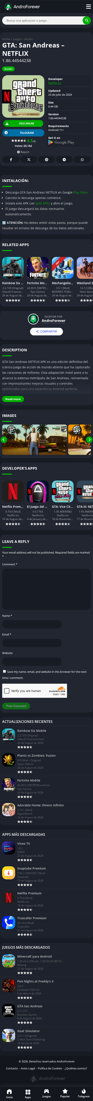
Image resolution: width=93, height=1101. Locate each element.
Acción (28, 39)
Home (6, 39)
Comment (9, 564)
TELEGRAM (27, 133)
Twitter (28, 159)
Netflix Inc (54, 83)
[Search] (87, 20)
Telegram (64, 159)
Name (7, 616)
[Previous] (4, 440)
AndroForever (53, 320)
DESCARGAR (27, 123)
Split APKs (42, 203)
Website (7, 653)
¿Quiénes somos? (76, 1068)
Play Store (80, 192)
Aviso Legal (28, 1068)
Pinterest (46, 159)
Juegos (17, 39)
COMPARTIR (48, 331)
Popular (65, 1096)
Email (6, 634)
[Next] (89, 440)
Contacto (12, 1068)
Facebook (10, 159)
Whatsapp (82, 159)
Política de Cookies (50, 1068)
